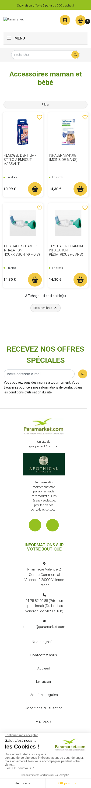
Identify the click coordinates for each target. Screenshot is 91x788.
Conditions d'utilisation (44, 708)
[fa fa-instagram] (52, 525)
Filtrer (45, 104)
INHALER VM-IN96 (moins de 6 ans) (63, 157)
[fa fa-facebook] (35, 525)
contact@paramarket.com (44, 627)
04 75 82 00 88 (36, 601)
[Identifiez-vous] (65, 20)
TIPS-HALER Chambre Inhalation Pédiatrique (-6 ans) (66, 250)
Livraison (43, 681)
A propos (43, 721)
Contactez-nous (43, 655)
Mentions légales (43, 695)
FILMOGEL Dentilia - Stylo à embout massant (20, 159)
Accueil (43, 668)
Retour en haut (45, 307)
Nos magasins (44, 642)
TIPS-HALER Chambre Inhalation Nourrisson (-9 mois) (22, 250)
